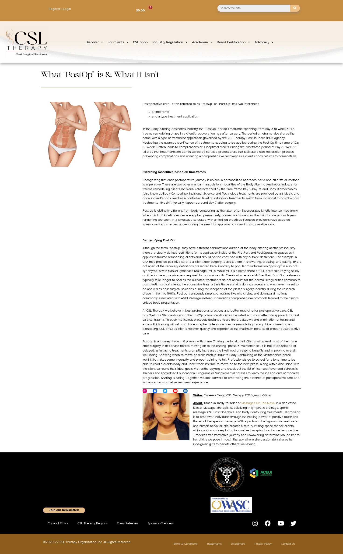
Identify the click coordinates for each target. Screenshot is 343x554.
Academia (200, 42)
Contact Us (288, 543)
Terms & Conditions (184, 543)
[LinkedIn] (185, 391)
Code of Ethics (58, 523)
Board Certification (231, 42)
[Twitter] (165, 391)
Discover (92, 42)
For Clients (116, 42)
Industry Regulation (167, 42)
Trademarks (214, 543)
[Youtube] (281, 523)
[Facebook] (155, 391)
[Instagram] (145, 391)
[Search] (295, 8)
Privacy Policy (263, 543)
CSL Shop (140, 42)
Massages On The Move (258, 403)
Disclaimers (238, 543)
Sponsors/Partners (160, 523)
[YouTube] (175, 391)
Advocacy (262, 42)
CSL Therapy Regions (92, 523)
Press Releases (127, 523)
